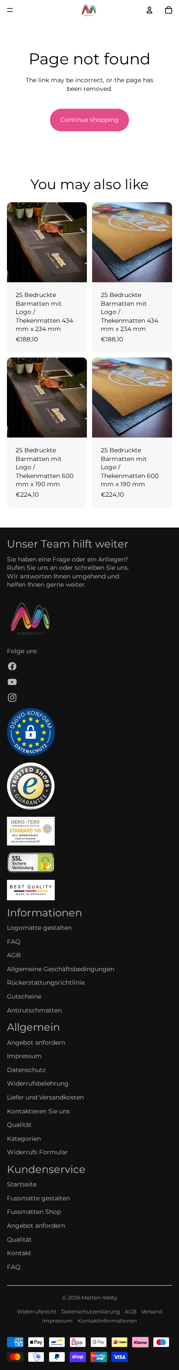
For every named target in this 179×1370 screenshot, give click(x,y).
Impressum (24, 1056)
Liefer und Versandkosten (45, 1097)
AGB (14, 955)
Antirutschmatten (34, 1010)
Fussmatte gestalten (38, 1198)
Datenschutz (26, 1070)
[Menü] (10, 10)
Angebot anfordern (36, 1042)
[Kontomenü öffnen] (149, 10)
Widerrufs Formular (37, 1152)
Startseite (21, 1184)
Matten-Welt (98, 1297)
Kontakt (19, 1253)
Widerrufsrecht (36, 1311)
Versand (151, 1311)
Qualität (19, 1125)
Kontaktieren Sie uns (38, 1111)
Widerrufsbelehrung (38, 1083)
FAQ (13, 942)
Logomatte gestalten (39, 928)
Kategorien (24, 1139)
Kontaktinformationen (107, 1320)
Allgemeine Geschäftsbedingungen (60, 969)
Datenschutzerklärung (90, 1311)
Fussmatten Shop (34, 1212)
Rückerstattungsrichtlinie (46, 982)
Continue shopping (89, 120)
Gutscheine (24, 996)
